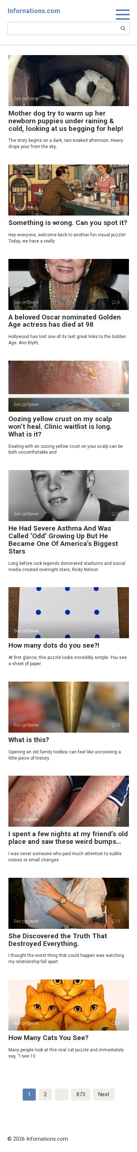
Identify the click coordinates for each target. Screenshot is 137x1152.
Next (103, 1094)
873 (80, 1094)
